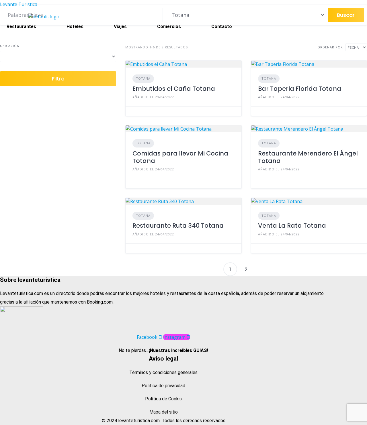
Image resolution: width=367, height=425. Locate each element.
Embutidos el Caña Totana (173, 88)
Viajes (120, 26)
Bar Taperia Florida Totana (299, 88)
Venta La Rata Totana (292, 225)
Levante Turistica (18, 4)
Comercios (169, 26)
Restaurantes (21, 26)
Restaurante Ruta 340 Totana (178, 225)
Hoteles (75, 26)
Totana (143, 78)
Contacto (221, 26)
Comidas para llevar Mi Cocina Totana (180, 157)
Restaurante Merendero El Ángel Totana (308, 157)
